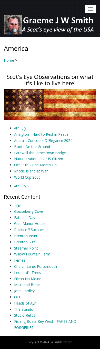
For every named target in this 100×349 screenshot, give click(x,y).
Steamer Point (26, 248)
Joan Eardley (24, 290)
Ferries (19, 260)
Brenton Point (25, 235)
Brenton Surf (24, 242)
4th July (20, 128)
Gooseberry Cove (28, 211)
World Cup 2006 (27, 177)
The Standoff (25, 309)
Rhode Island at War (31, 171)
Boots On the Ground (32, 146)
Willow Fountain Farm (32, 254)
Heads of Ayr (25, 303)
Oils (17, 297)
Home (9, 60)
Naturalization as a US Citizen (38, 158)
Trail (17, 205)
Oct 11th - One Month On (35, 164)
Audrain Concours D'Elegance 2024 (43, 140)
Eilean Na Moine (27, 278)
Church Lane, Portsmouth (35, 266)
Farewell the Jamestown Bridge (40, 152)
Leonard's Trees (27, 272)
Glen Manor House (29, 223)
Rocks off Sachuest (30, 229)
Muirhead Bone (27, 284)
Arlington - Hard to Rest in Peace (41, 134)
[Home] (49, 24)
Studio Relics (24, 315)
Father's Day (24, 217)
